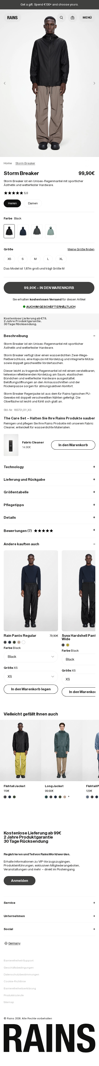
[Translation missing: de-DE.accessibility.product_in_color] (20, 750)
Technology (49, 467)
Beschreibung (49, 336)
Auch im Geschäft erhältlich (50, 306)
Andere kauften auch (49, 544)
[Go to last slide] (8, 83)
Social (49, 929)
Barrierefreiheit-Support (18, 960)
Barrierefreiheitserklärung (20, 988)
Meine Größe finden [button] (81, 249)
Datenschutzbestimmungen (21, 974)
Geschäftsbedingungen (19, 967)
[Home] (12, 17)
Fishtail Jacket (14, 786)
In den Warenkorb (73, 445)
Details (49, 517)
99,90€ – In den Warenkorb (49, 288)
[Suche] (61, 17)
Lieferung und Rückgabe (49, 479)
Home (8, 163)
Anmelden (19, 880)
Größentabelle (49, 492)
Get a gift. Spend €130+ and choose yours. (49, 4)
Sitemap (9, 1002)
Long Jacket (54, 786)
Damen (33, 203)
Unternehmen (49, 916)
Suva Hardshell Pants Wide (80, 637)
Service (49, 902)
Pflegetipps (49, 505)
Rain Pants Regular (20, 635)
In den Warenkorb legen (31, 689)
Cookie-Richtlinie (15, 981)
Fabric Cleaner (33, 442)
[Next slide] (91, 83)
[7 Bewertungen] (16, 193)
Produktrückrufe (14, 995)
